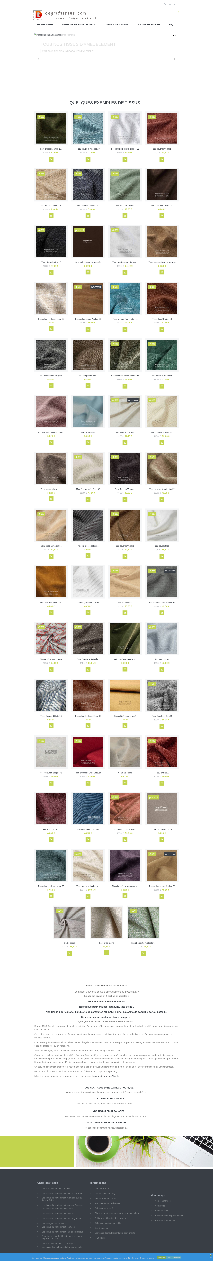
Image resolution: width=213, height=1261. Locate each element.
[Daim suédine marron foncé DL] (88, 241)
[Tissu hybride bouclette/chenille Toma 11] (162, 752)
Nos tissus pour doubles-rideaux (108, 1122)
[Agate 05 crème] (125, 752)
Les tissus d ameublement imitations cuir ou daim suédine (62, 1199)
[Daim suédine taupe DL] (162, 808)
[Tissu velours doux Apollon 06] (162, 865)
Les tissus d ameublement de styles (58, 1227)
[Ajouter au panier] (51, 159)
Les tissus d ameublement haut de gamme (61, 1218)
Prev (38, 59)
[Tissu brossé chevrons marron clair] (51, 468)
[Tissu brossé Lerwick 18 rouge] (88, 752)
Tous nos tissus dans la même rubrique (108, 1088)
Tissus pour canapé (116, 24)
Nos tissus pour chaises (108, 1098)
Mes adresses (161, 1211)
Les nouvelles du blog (105, 1193)
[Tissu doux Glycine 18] (162, 298)
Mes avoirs (160, 1206)
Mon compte (158, 1195)
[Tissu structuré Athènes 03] (162, 355)
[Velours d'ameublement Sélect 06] (162, 184)
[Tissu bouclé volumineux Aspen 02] (88, 865)
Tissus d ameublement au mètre (56, 1189)
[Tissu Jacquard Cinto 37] (88, 355)
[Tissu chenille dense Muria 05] (51, 298)
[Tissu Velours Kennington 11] (125, 298)
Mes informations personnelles (169, 1216)
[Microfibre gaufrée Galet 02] (88, 468)
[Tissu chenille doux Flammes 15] (125, 355)
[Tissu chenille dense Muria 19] (88, 695)
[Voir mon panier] (177, 11)
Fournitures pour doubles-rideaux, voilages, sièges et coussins (62, 1237)
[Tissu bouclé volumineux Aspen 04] (51, 184)
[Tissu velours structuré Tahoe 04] (125, 411)
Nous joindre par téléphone (107, 1203)
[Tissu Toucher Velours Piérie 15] (162, 128)
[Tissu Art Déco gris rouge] (51, 638)
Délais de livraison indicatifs (108, 1223)
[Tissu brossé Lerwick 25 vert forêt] (51, 128)
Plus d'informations (174, 1257)
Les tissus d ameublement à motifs (58, 1214)
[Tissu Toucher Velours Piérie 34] (125, 184)
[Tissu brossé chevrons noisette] (162, 241)
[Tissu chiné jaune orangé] (125, 695)
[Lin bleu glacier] (162, 638)
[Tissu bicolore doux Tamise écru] (125, 241)
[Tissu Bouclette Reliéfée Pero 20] (88, 638)
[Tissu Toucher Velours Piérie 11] (125, 525)
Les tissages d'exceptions (54, 1223)
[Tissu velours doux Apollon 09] (88, 298)
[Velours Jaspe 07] (88, 411)
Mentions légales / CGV (106, 1198)
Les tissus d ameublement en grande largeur (62, 1232)
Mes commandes (163, 1201)
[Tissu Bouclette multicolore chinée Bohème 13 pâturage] (143, 922)
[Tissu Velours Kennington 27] (162, 468)
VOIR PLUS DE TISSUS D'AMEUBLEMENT (106, 986)
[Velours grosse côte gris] (88, 525)
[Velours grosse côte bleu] (88, 808)
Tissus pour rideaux (148, 24)
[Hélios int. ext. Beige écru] (51, 752)
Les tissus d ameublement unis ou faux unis (62, 1193)
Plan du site (100, 1238)
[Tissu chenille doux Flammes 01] (125, 128)
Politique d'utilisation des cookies (110, 1218)
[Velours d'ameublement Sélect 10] (51, 581)
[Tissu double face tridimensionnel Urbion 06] (125, 581)
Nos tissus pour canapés (108, 1111)
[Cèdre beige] (69, 922)
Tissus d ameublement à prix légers (58, 1244)
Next (175, 59)
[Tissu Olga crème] (106, 922)
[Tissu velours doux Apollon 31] (162, 581)
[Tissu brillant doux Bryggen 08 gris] (51, 355)
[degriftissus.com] (66, 15)
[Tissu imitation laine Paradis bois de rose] (51, 808)
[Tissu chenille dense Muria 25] (51, 865)
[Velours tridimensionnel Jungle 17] (88, 184)
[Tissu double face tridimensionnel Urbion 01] (162, 525)
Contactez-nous (102, 1189)
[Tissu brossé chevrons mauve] (125, 865)
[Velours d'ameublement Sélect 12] (125, 638)
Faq (171, 24)
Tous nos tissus (43, 24)
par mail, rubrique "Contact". (108, 1076)
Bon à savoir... (101, 1228)
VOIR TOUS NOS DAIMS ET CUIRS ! (59, 51)
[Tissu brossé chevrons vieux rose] (51, 411)
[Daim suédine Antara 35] (51, 525)
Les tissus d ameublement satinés (57, 1209)
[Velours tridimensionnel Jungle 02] (162, 411)
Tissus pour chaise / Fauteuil (79, 24)
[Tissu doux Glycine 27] (51, 241)
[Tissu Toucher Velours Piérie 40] (125, 468)
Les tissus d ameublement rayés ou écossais (62, 1205)
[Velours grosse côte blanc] (88, 581)
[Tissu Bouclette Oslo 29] (162, 695)
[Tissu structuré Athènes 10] (88, 128)
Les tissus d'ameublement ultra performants (62, 1247)
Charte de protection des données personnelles (117, 1213)
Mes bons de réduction (165, 1221)
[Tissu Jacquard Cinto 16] (51, 695)
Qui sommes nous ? (104, 1208)
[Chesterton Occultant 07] (125, 808)
